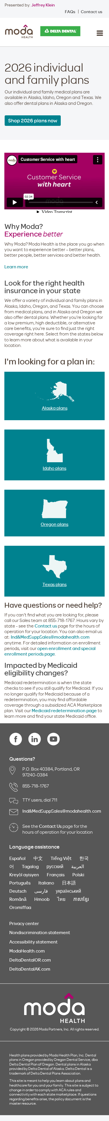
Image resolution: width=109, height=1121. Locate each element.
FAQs (70, 11)
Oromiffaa (20, 907)
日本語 (69, 883)
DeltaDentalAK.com (29, 969)
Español (17, 858)
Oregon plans (54, 524)
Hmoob (41, 899)
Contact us (91, 11)
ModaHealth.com (27, 951)
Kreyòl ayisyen (24, 874)
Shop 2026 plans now (32, 120)
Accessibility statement (33, 942)
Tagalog (30, 866)
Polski (78, 874)
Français (56, 874)
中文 (38, 858)
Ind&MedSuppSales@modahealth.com (50, 637)
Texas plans (54, 584)
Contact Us (50, 826)
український (68, 891)
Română (17, 899)
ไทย (61, 899)
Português (20, 883)
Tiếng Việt (61, 858)
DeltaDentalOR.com (30, 960)
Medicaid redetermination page (64, 710)
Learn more (16, 267)
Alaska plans (54, 408)
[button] (99, 33)
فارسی (41, 891)
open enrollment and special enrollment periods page (50, 651)
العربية (77, 866)
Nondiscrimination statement (39, 932)
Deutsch (17, 891)
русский (55, 866)
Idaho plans (54, 468)
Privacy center (24, 923)
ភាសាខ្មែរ (81, 899)
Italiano (46, 883)
